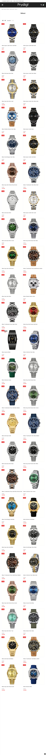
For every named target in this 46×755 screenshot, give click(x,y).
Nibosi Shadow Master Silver (29, 296)
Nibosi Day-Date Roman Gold (8, 686)
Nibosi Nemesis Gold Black (28, 519)
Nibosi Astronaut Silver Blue (7, 73)
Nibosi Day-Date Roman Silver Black (30, 463)
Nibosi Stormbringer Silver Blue (8, 157)
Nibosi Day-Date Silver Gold (7, 101)
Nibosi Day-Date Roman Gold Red (30, 324)
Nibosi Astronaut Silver (6, 212)
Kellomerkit (12, 9)
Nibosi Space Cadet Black (28, 129)
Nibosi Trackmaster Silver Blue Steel (30, 184)
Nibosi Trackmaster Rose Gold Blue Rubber (11, 407)
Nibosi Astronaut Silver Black (7, 463)
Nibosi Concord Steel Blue (28, 603)
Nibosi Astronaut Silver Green (8, 240)
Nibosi (16, 9)
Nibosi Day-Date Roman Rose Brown (9, 184)
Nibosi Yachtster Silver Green (29, 491)
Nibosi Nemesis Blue (27, 686)
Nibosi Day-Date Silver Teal (7, 630)
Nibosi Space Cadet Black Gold (29, 45)
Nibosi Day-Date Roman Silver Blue (30, 240)
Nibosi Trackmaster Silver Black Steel (9, 324)
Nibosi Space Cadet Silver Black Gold (30, 101)
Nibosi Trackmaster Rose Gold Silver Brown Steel (12, 491)
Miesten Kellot (6, 9)
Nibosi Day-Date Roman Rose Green (9, 603)
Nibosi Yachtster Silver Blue (29, 352)
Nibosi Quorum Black (6, 352)
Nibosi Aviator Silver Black (28, 630)
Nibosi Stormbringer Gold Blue (8, 519)
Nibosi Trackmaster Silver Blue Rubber (31, 435)
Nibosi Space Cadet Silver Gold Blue (9, 45)
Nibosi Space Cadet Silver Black (29, 73)
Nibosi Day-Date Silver (6, 296)
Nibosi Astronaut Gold (6, 435)
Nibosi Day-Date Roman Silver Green (31, 407)
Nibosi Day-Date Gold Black (7, 547)
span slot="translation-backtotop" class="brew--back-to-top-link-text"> (45, 754)
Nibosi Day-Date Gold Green (8, 268)
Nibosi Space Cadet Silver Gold (29, 212)
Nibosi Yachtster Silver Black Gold (30, 575)
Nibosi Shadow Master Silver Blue (9, 129)
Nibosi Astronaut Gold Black (7, 658)
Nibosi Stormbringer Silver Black (29, 547)
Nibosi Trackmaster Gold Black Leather (31, 658)
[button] (43, 5)
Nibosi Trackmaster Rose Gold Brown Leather (32, 268)
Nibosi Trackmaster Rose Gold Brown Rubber (11, 575)
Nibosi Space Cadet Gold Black (29, 157)
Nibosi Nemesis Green (6, 380)
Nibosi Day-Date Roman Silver (29, 380)
